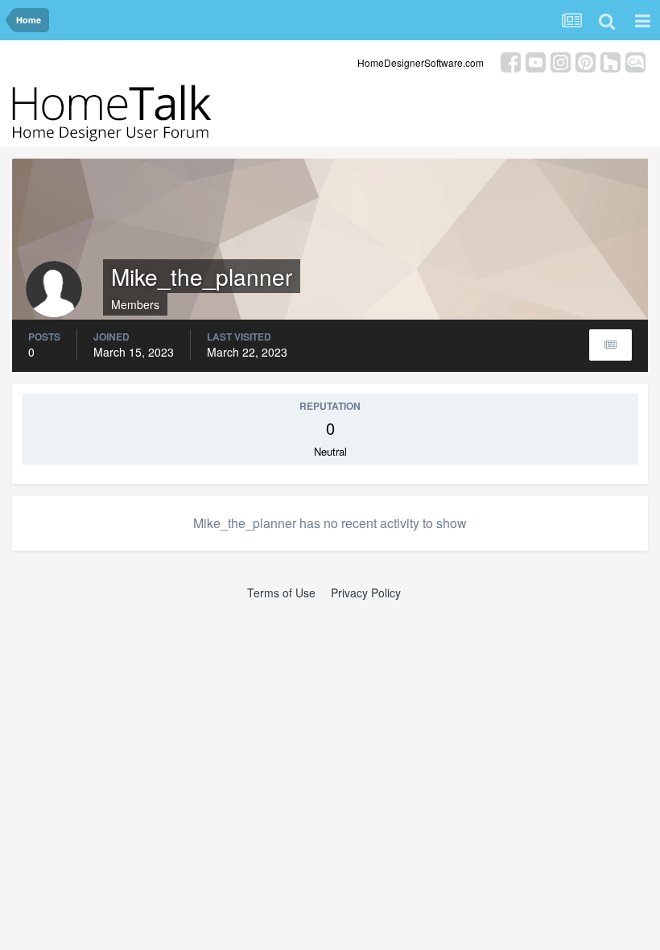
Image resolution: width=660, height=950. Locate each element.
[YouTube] (536, 61)
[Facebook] (511, 61)
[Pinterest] (585, 61)
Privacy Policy (366, 592)
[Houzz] (610, 61)
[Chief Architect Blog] (635, 61)
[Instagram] (561, 61)
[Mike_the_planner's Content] (610, 345)
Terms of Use (281, 592)
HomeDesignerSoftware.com (420, 62)
